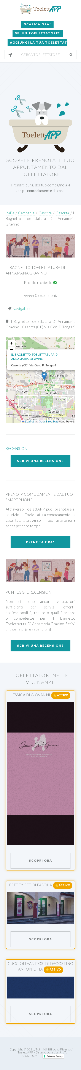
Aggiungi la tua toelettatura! (38, 42)
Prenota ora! (40, 542)
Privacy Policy (55, 1056)
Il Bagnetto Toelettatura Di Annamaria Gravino (40, 218)
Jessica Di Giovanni (30, 695)
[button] (44, 376)
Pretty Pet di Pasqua (30, 885)
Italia (10, 213)
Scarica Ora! (37, 24)
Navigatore (21, 308)
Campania (27, 213)
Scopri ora (40, 860)
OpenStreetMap (49, 421)
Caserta (46, 213)
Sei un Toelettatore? (37, 33)
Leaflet (29, 421)
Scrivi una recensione (40, 461)
